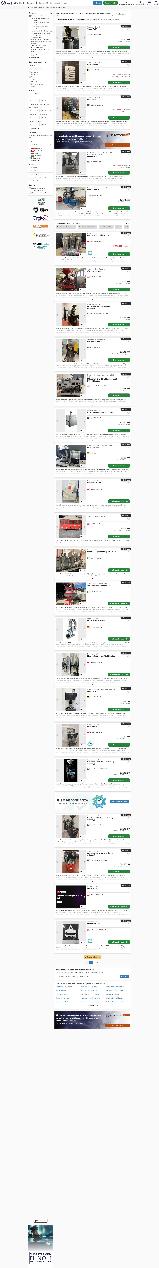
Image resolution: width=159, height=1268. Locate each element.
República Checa (40, 151)
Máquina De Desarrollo (89, 990)
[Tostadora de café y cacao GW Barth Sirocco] (71, 279)
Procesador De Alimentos (115, 987)
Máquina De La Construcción (91, 998)
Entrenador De (61, 990)
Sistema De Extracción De (115, 1002)
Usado (34, 170)
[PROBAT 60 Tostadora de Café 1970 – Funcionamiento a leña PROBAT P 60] (71, 163)
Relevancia (121, 14)
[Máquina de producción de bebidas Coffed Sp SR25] (71, 198)
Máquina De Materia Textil (90, 1002)
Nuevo (34, 167)
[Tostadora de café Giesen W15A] (71, 72)
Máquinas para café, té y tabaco (41, 19)
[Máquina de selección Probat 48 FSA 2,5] (71, 491)
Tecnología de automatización (40, 55)
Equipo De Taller (61, 994)
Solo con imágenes (38, 188)
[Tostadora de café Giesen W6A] (71, 37)
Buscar (98, 3)
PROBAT (34, 74)
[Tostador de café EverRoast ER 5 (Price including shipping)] (71, 826)
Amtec (127, 227)
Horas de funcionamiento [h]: (38, 114)
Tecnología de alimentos (40, 16)
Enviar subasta (117, 145)
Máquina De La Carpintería (90, 994)
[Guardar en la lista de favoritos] (128, 29)
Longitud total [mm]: (35, 121)
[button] (156, 3)
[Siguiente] (84, 37)
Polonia (37, 153)
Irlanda (37, 158)
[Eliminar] (74, 20)
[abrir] (92, 57)
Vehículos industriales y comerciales (38, 46)
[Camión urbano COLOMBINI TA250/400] (71, 629)
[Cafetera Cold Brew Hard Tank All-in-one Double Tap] (71, 420)
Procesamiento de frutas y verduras (42, 34)
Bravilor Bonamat (37, 84)
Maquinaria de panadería (41, 23)
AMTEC (34, 72)
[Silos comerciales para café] (71, 526)
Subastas (35, 180)
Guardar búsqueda (93, 957)
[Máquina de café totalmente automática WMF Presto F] (71, 699)
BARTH (34, 82)
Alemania (38, 148)
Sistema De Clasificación (114, 998)
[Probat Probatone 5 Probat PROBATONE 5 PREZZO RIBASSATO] (71, 314)
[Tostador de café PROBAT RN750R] (71, 932)
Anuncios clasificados (39, 178)
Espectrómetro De (62, 998)
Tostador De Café (106, 227)
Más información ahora (119, 801)
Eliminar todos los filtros (111, 20)
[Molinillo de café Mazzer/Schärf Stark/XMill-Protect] (71, 664)
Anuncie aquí (41, 1221)
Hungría (37, 156)
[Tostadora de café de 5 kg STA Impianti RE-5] (71, 350)
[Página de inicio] (28, 7)
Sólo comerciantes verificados (41, 193)
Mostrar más (93, 1005)
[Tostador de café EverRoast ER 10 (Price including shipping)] (71, 861)
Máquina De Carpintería (89, 987)
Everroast (35, 77)
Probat (118, 227)
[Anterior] (57, 37)
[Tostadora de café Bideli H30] (71, 108)
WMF (33, 79)
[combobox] (40, 144)
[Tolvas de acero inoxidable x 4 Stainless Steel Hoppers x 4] (71, 594)
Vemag (34, 86)
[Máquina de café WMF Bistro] (71, 735)
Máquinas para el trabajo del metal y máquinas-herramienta (41, 41)
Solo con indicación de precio (40, 104)
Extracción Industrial (63, 1002)
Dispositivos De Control (64, 987)
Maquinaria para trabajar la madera (40, 50)
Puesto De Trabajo (112, 994)
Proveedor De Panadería (114, 990)
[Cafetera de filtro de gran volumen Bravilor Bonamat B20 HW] (71, 244)
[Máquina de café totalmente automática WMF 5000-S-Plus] (71, 456)
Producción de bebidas (43, 31)
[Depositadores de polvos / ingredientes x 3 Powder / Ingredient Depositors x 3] (71, 560)
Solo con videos (37, 190)
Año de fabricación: (35, 107)
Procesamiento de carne (41, 28)
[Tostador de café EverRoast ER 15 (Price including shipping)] (71, 770)
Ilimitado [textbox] (34, 144)
